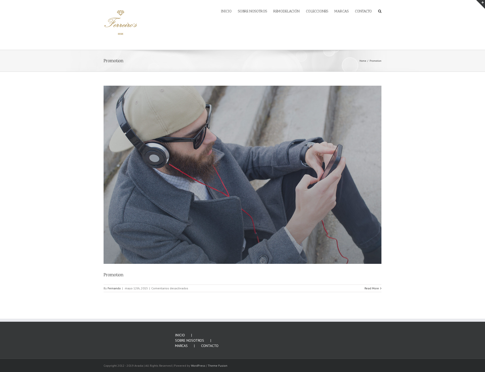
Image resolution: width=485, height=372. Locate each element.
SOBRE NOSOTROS (189, 340)
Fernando (114, 288)
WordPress (198, 365)
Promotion (114, 274)
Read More (372, 288)
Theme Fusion (217, 365)
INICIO (180, 335)
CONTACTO (210, 345)
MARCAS (181, 345)
